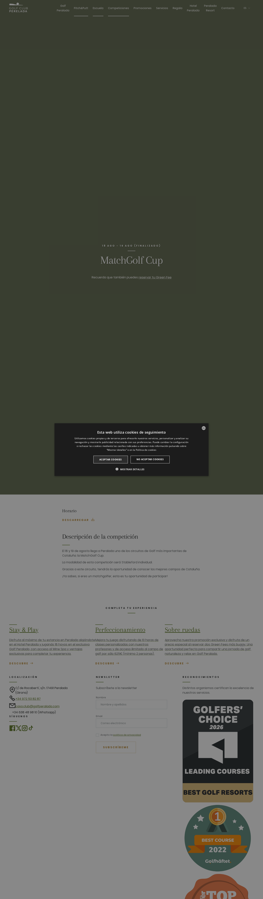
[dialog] (131, 449)
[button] (131, 469)
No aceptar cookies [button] (150, 459)
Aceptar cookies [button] (110, 459)
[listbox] (204, 428)
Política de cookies (146, 449)
